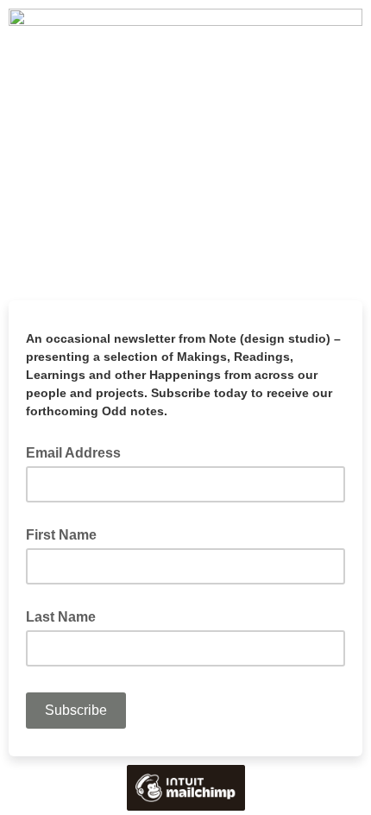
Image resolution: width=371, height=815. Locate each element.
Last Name (61, 617)
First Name (61, 535)
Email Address (78, 451)
